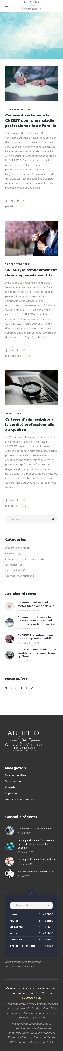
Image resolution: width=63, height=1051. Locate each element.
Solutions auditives (16, 775)
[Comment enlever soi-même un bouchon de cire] (9, 606)
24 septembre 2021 (17, 264)
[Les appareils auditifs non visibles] (10, 861)
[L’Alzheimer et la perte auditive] (10, 830)
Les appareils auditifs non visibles (36, 859)
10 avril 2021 (13, 413)
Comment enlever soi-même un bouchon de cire (36, 604)
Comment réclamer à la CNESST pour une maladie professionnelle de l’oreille (30, 120)
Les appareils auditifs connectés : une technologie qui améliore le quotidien (36, 844)
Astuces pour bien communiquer (36, 871)
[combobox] (31, 905)
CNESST (10, 553)
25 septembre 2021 (17, 109)
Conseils (10, 787)
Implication (11, 793)
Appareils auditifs (15, 548)
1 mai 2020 (24, 876)
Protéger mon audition (18, 576)
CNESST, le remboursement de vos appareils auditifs (37, 636)
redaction (15, 356)
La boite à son (13, 570)
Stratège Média (31, 998)
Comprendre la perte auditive (22, 559)
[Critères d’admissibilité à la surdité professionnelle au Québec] (31, 387)
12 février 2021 (26, 852)
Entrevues (11, 564)
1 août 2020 (24, 833)
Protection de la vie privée (21, 799)
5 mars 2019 (25, 864)
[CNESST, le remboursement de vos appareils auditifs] (31, 238)
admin (13, 206)
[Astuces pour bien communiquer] (10, 873)
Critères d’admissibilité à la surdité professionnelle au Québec (29, 424)
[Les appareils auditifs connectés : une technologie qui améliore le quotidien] (10, 846)
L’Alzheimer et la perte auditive (35, 828)
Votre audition (13, 781)
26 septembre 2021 (28, 610)
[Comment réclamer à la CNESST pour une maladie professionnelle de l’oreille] (31, 83)
